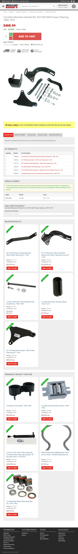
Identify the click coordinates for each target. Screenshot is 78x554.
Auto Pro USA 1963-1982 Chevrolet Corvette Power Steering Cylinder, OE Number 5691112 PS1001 (19, 454)
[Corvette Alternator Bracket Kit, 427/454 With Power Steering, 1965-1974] (35, 86)
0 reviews (15, 44)
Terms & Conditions (8, 548)
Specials (42, 537)
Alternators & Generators (36, 12)
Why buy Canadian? (8, 540)
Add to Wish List (38, 44)
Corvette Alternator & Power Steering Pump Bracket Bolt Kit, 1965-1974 (40, 173)
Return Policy (6, 535)
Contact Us (16, 1)
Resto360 (6, 533)
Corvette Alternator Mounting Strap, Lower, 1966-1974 (35, 166)
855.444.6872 (7, 1)
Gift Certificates (44, 535)
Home (5, 12)
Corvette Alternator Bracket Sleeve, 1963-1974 (54, 303)
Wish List (60, 537)
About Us (6, 542)
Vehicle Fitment (20, 135)
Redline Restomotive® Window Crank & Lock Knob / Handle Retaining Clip (55, 453)
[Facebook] (71, 1)
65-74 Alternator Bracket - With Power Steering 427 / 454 (36, 160)
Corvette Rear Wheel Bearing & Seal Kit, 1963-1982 (19, 502)
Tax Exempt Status (8, 539)
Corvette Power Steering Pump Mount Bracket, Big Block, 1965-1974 (39, 156)
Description (8, 135)
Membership (61, 540)
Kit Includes (31, 135)
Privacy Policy (7, 546)
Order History (62, 535)
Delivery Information (8, 544)
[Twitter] (74, 1)
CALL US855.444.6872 (38, 51)
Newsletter (61, 539)
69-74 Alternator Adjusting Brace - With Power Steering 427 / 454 (38, 163)
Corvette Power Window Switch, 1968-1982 (55, 407)
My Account (61, 533)
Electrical (11, 12)
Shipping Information (9, 537)
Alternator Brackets (50, 12)
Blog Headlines (44, 539)
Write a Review (24, 44)
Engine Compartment (21, 12)
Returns (24, 535)
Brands (42, 533)
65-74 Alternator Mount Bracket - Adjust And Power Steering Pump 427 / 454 (42, 170)
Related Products (55, 135)
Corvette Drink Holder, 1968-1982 (19, 406)
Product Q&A (42, 135)
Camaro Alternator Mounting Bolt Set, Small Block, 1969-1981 (20, 303)
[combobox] (39, 213)
